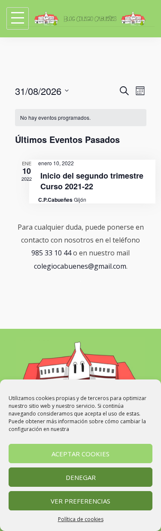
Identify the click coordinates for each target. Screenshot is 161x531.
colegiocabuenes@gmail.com (80, 266)
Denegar (81, 477)
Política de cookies (80, 519)
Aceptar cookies (80, 453)
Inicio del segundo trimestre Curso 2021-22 (91, 181)
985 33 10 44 (51, 253)
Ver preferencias (80, 501)
